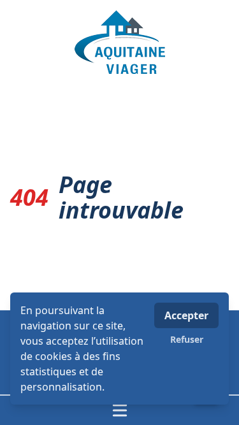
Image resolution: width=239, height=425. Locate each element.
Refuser (186, 339)
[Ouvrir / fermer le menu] (119, 410)
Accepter (186, 315)
